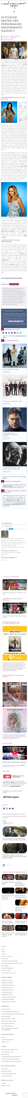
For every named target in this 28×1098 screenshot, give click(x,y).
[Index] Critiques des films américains (20, 909)
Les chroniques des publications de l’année (10, 1011)
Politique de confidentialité (7, 968)
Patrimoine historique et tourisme (8, 1073)
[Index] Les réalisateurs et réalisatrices (20, 884)
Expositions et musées (6, 1071)
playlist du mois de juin (9, 592)
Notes (4, 820)
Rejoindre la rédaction (6, 970)
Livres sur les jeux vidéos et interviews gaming (11, 1061)
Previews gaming (5, 1054)
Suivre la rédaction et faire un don (8, 972)
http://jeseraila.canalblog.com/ (9, 550)
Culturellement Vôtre (10, 1093)
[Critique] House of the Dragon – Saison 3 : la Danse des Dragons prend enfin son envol (15, 856)
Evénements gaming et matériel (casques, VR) (11, 1056)
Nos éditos (3, 1083)
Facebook (5, 486)
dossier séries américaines (7, 39)
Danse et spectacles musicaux (7, 1039)
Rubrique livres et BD (5, 1009)
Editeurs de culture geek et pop (8, 1023)
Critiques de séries (16, 36)
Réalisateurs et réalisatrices (7, 982)
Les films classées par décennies (8, 985)
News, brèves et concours (6, 956)
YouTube (12, 766)
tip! (7, 776)
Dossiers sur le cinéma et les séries (8, 1001)
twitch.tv (23, 765)
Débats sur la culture (5, 1085)
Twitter (10, 486)
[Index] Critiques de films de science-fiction (8, 935)
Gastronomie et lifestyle (6, 1075)
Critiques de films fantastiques (7, 999)
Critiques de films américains (7, 989)
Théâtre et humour (5, 1042)
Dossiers (3, 951)
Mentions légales (5, 965)
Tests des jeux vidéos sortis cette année (9, 1049)
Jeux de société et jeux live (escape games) (10, 1059)
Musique (3, 1037)
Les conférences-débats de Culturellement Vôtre (11, 963)
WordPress (14, 1095)
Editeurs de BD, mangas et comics (8, 1021)
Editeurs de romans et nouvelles (8, 1018)
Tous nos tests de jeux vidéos (7, 1051)
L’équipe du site (4, 958)
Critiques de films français (6, 987)
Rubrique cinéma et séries (6, 980)
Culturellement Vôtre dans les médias (9, 961)
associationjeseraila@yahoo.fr (9, 557)
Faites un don (10, 500)
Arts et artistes (4, 1068)
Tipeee (18, 500)
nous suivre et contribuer (16, 321)
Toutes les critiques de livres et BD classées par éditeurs (12, 1014)
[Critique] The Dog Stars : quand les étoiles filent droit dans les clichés (14, 839)
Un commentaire (6, 36)
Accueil (2, 949)
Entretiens (3, 953)
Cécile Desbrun (5, 37)
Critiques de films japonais (7, 992)
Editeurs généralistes (5, 1016)
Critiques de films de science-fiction (8, 997)
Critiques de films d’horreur (7, 994)
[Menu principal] (14, 12)
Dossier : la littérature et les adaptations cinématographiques (9, 1029)
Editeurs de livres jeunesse (6, 1025)
